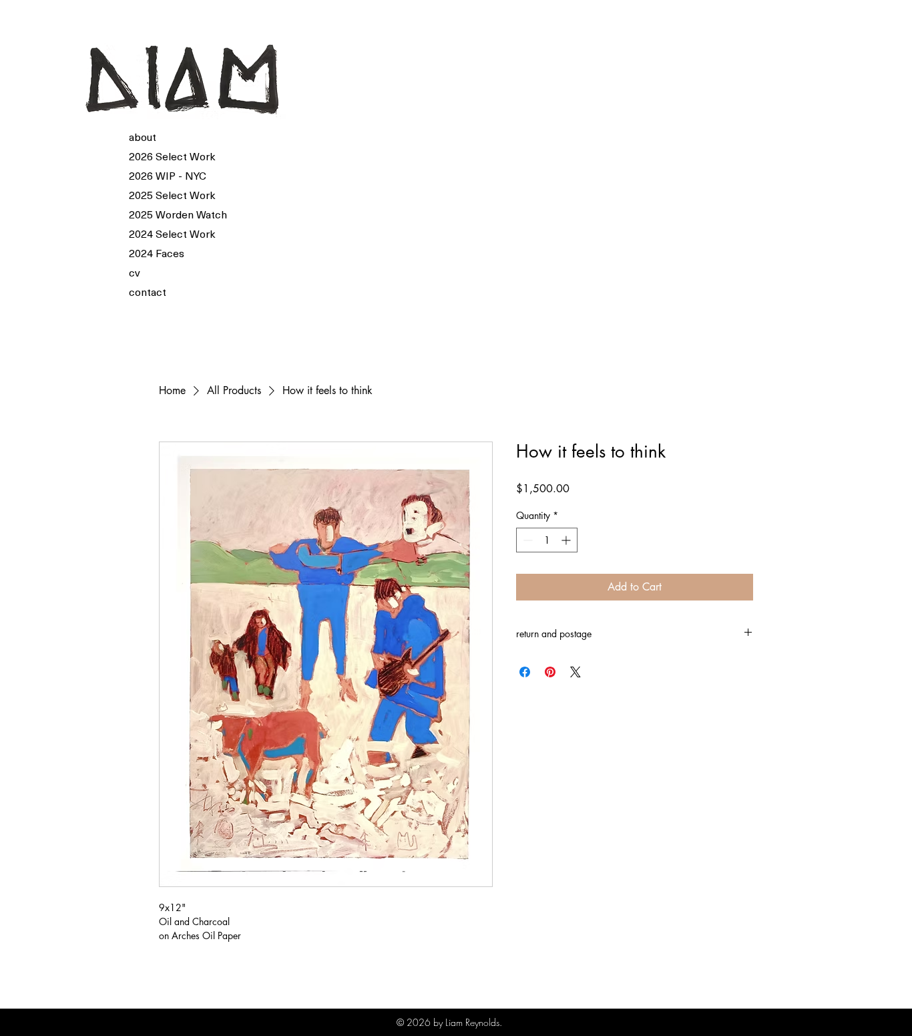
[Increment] (567, 540)
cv (134, 272)
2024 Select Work (161, 233)
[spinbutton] (547, 540)
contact (147, 291)
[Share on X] (575, 672)
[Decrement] (526, 540)
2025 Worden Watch (161, 214)
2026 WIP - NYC (161, 175)
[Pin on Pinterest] (550, 672)
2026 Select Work (161, 156)
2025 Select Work (161, 194)
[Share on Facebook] (525, 672)
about (142, 136)
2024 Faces (156, 252)
